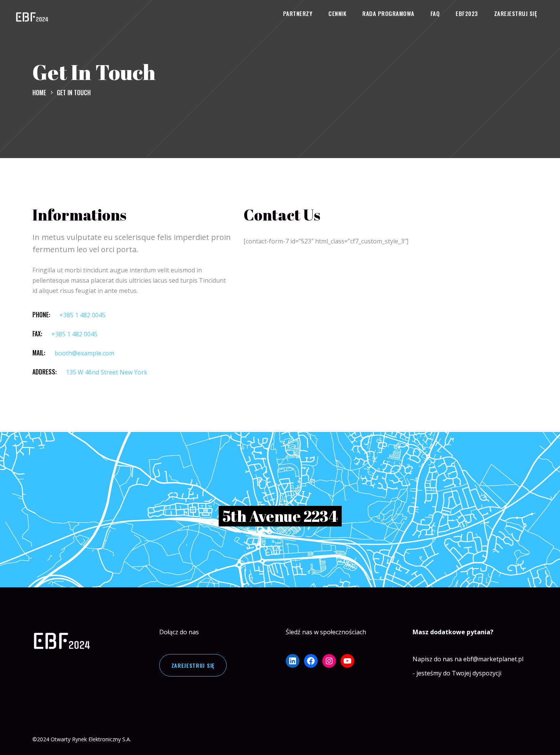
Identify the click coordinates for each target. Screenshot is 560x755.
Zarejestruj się (193, 665)
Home (39, 92)
